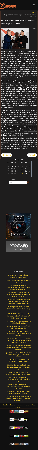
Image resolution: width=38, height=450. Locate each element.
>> (24, 160)
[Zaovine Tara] (16, 411)
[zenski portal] (21, 427)
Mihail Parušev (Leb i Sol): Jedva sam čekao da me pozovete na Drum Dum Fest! (18, 367)
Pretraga (13, 179)
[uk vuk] (16, 427)
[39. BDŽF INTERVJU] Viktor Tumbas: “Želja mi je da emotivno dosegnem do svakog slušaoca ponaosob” (19, 340)
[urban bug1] (26, 419)
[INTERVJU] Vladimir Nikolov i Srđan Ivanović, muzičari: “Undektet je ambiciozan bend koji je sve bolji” (19, 302)
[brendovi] (16, 419)
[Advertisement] (19, 197)
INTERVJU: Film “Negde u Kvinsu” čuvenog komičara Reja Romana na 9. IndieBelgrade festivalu (18, 316)
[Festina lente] (12, 444)
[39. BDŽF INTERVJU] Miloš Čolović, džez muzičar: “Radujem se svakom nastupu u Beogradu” (18, 347)
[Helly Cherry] (21, 444)
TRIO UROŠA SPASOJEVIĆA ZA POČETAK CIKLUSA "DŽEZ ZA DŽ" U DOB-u (19, 379)
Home (27, 405)
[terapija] (12, 419)
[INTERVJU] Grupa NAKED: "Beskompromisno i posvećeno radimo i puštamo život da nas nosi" (18, 287)
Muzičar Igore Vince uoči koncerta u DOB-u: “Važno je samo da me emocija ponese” (19, 309)
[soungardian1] (12, 427)
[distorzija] (21, 411)
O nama (12, 405)
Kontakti (5, 405)
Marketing (20, 405)
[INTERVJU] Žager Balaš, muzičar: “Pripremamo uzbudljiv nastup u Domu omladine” (19, 333)
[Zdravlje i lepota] (26, 436)
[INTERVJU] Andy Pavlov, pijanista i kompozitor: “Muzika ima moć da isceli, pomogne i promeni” (19, 294)
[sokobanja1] (16, 436)
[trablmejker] (21, 419)
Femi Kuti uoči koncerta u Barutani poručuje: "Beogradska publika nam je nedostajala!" (18, 386)
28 (22, 173)
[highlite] (12, 436)
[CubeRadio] (26, 427)
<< (14, 160)
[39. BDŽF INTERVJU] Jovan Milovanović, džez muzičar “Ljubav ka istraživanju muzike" (18, 355)
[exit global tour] (18, 226)
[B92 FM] (12, 411)
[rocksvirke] (21, 436)
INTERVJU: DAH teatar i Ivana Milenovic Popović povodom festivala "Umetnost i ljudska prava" (18, 399)
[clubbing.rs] (26, 411)
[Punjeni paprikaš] (16, 444)
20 (18, 171)
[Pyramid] (18, 246)
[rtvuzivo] (26, 444)
